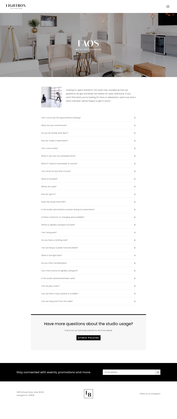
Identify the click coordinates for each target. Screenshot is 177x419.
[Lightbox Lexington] (16, 6)
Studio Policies (88, 337)
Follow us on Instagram (150, 393)
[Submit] (157, 372)
